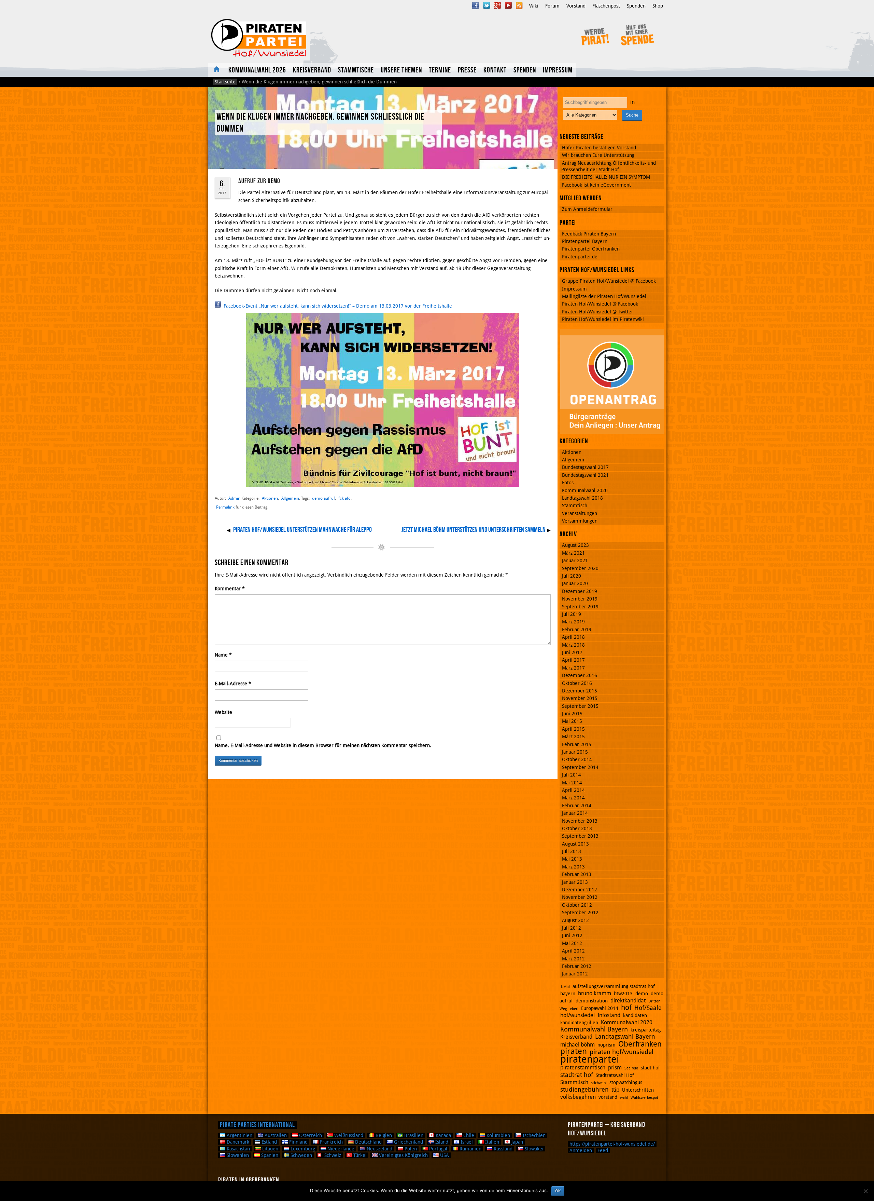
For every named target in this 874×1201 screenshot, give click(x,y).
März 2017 (573, 668)
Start (216, 70)
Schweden (300, 1155)
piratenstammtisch (582, 1067)
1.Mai (565, 987)
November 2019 (579, 599)
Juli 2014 (571, 775)
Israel (466, 1142)
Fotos (568, 482)
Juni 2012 (572, 935)
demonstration (592, 1000)
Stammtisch (574, 505)
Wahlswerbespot (644, 1097)
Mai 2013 (572, 859)
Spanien (269, 1155)
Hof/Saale (648, 1007)
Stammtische (356, 70)
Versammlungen (579, 521)
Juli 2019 (571, 614)
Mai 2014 (572, 782)
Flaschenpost (606, 6)
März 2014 (573, 797)
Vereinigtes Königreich (403, 1155)
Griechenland (408, 1142)
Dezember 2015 (579, 690)
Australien (275, 1135)
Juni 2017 (572, 652)
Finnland (298, 1142)
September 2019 (580, 606)
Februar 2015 (576, 744)
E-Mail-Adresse (233, 683)
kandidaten (635, 1015)
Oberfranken (640, 1043)
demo (641, 993)
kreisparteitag (646, 1030)
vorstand (607, 1097)
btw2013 (623, 993)
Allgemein (290, 498)
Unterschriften (638, 1090)
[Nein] (865, 1191)
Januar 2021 (575, 560)
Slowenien (237, 1155)
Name (223, 655)
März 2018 (573, 645)
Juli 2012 (571, 928)
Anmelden (580, 1150)
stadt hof (650, 1067)
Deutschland (368, 1142)
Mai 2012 (572, 943)
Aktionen (270, 498)
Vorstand (576, 6)
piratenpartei (589, 1059)
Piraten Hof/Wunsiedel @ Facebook (600, 304)
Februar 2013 (576, 874)
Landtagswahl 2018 (582, 498)
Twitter (486, 5)
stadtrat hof (576, 1074)
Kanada (442, 1135)
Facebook (475, 5)
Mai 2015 (572, 721)
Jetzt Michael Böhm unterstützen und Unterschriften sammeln (473, 530)
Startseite (225, 81)
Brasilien (413, 1135)
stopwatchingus (625, 1082)
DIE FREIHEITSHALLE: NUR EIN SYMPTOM (606, 177)
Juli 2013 (571, 851)
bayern (567, 993)
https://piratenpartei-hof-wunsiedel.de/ (612, 1144)
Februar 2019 (576, 629)
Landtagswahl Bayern (625, 1036)
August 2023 (575, 545)
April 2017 (573, 660)
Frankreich (331, 1142)
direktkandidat (628, 1000)
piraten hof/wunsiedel (621, 1052)
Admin (234, 498)
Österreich (310, 1135)
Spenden (636, 6)
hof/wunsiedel (577, 1015)
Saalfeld (631, 1068)
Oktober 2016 (577, 683)
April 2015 (573, 729)
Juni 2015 (572, 713)
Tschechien (533, 1135)
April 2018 (573, 637)
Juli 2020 (571, 576)
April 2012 (573, 951)
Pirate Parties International (257, 1125)
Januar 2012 (575, 973)
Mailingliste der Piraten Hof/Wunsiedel (604, 296)
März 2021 (573, 553)
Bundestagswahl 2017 (585, 467)
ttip (615, 1090)
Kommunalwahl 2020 (585, 490)
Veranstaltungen (579, 513)
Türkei (359, 1155)
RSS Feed (519, 5)
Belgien (383, 1135)
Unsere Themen (401, 70)
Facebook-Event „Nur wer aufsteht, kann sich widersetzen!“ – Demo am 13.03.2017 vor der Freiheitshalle (337, 306)
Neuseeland (378, 1148)
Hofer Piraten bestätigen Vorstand (599, 147)
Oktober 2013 (577, 828)
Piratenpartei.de (579, 256)
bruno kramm (594, 993)
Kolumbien (497, 1135)
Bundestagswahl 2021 (585, 475)
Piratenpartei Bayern (584, 241)
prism (615, 1067)
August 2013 (575, 844)
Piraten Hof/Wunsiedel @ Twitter (597, 311)
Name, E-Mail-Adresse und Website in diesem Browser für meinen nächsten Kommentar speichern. (323, 745)
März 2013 (573, 866)
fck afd (344, 498)
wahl (624, 1097)
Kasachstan (237, 1148)
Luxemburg (302, 1148)
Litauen (269, 1148)
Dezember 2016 (579, 675)
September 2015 (580, 706)
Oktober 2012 (577, 905)
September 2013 (580, 836)
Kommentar (230, 588)
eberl (574, 1009)
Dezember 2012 (579, 889)
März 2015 (573, 736)
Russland (502, 1148)
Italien (491, 1142)
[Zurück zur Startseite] (299, 38)
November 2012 (579, 897)
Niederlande (340, 1148)
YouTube (508, 5)
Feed (602, 1150)
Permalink (225, 507)
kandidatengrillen (579, 1022)
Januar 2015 (575, 752)
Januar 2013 (575, 882)
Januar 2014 (575, 813)
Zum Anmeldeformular (587, 209)
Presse (467, 70)
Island (441, 1142)
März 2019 (573, 621)
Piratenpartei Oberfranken (591, 249)
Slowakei (533, 1148)
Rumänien (469, 1148)
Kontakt (495, 70)
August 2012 (575, 920)
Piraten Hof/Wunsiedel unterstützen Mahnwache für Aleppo (302, 530)
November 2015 (579, 698)
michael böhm (577, 1044)
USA (444, 1155)
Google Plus (497, 5)
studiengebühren (584, 1089)
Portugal (437, 1148)
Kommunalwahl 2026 (257, 70)
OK (558, 1191)
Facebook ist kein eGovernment (596, 185)
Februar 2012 (576, 966)
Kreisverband (312, 70)
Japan (516, 1142)
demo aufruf (323, 498)
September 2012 (580, 912)
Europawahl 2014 (599, 1008)
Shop (657, 6)
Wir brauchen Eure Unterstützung (598, 155)
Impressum (558, 70)
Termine (440, 70)
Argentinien (238, 1135)
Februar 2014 (576, 805)
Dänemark (237, 1142)
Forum (552, 6)
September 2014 (580, 767)
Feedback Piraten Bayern (589, 234)
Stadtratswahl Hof (615, 1075)
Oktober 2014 (577, 759)
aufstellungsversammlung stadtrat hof (614, 986)
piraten (573, 1051)
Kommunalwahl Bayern (594, 1029)
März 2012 (573, 958)
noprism (606, 1045)
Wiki (533, 6)
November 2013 (579, 821)
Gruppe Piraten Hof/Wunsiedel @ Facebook (609, 281)
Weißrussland (348, 1135)
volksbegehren (578, 1097)
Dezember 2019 (579, 591)
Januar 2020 (575, 583)
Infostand (608, 1015)
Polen (410, 1148)
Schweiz (332, 1155)
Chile (468, 1135)
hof (626, 1007)
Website (223, 712)
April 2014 (573, 790)
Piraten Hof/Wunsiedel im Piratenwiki (603, 319)
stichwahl (599, 1083)
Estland (268, 1142)
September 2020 (580, 568)
